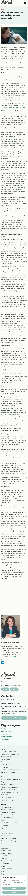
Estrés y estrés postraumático (9, 822)
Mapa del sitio (5, 739)
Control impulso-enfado (8, 815)
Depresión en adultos (7, 817)
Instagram (14, 689)
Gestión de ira (5, 764)
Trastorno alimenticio (7, 835)
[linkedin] (14, 662)
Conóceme (4, 660)
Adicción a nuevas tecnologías (9, 787)
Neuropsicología (5, 863)
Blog (2, 874)
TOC (2, 843)
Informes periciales (6, 868)
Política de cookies (6, 734)
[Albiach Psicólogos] (6, 3)
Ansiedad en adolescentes (8, 789)
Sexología (4, 855)
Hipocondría (4, 828)
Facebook (5, 689)
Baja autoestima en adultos (9, 812)
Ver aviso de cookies (6, 736)
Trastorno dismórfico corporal (9, 841)
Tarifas (3, 871)
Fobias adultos (5, 825)
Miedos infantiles (6, 767)
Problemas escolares (7, 800)
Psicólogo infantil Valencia (8, 751)
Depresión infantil (6, 759)
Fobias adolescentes (7, 795)
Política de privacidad (7, 731)
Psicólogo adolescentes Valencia (10, 779)
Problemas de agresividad (8, 797)
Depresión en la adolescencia (9, 792)
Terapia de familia (6, 853)
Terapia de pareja (6, 850)
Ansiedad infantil (6, 756)
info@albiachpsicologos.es (12, 703)
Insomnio (3, 830)
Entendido (14, 892)
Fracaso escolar (5, 762)
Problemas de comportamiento (10, 769)
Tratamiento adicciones (7, 861)
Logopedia (4, 858)
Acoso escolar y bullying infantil (10, 754)
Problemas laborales (7, 833)
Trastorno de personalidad (8, 838)
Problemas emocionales (8, 772)
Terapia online (5, 866)
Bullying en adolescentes (8, 782)
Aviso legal (4, 729)
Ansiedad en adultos (7, 809)
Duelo (2, 820)
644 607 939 (11, 700)
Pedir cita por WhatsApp (14, 718)
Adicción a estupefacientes (9, 784)
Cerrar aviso (14, 888)
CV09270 (13, 656)
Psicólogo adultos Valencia (8, 807)
